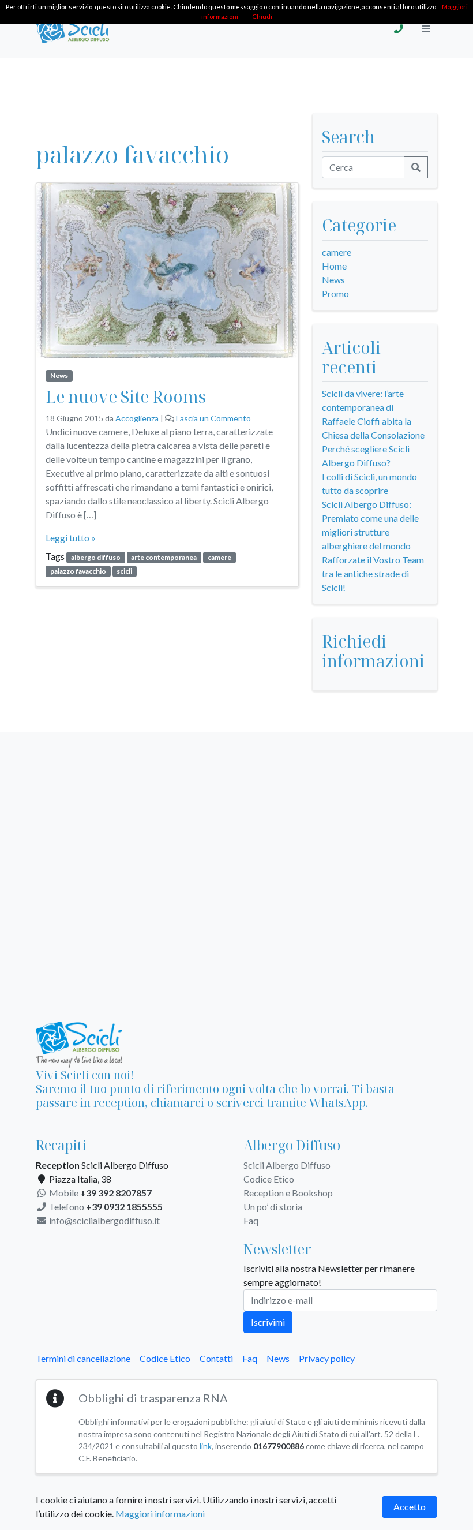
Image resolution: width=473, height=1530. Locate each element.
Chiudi (262, 16)
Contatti (216, 1358)
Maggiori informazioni (160, 1513)
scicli (124, 571)
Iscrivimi (268, 1321)
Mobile (99, 1192)
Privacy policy (327, 1358)
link (206, 1446)
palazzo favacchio (78, 571)
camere (219, 557)
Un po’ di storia (272, 1206)
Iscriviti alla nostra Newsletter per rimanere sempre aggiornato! (329, 1275)
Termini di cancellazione (83, 1358)
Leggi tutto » (71, 537)
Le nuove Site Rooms (126, 396)
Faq (250, 1220)
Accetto (409, 1506)
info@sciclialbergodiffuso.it (103, 1220)
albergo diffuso (96, 557)
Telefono (105, 1206)
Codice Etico (268, 1178)
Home (334, 265)
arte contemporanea (164, 557)
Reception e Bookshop (288, 1192)
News (59, 375)
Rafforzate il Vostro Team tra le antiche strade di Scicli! (373, 573)
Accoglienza (137, 418)
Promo (335, 293)
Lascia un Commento (213, 418)
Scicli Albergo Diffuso (287, 1164)
